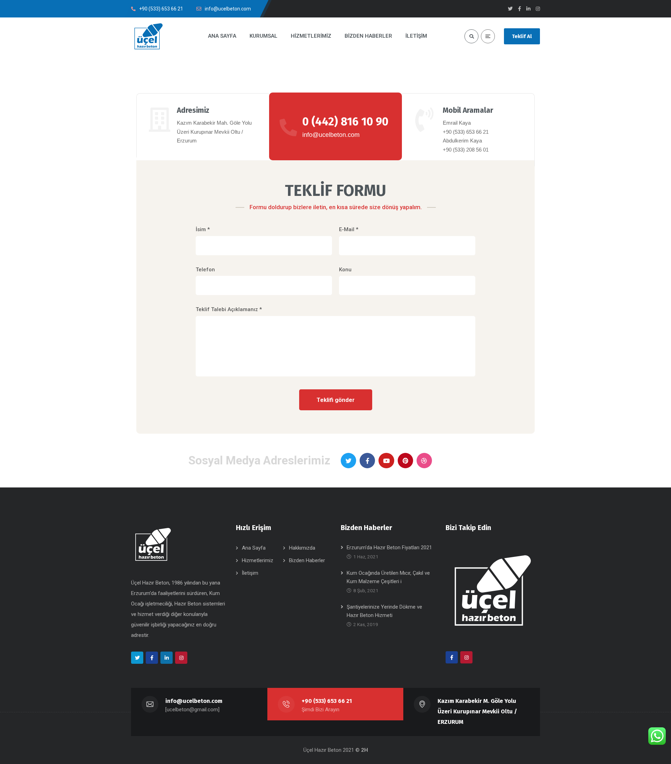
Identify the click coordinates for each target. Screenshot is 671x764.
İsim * (203, 229)
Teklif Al (522, 36)
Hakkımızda (302, 548)
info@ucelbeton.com (193, 701)
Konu (345, 269)
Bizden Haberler (307, 560)
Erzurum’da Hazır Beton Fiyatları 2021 (389, 547)
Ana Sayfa (254, 548)
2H (364, 750)
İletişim (250, 573)
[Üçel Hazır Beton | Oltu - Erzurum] (148, 36)
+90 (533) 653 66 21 (327, 701)
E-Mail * (348, 229)
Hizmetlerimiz (257, 560)
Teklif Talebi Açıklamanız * (229, 309)
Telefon (205, 269)
